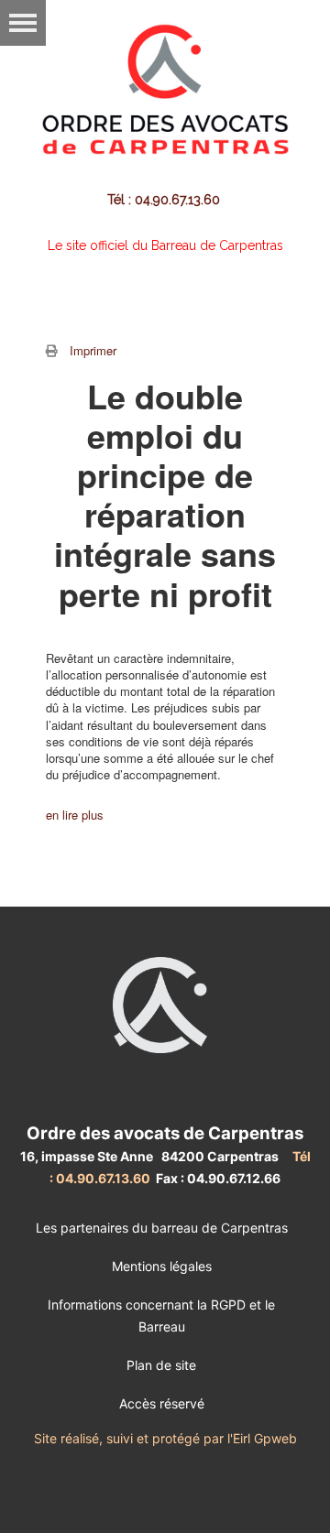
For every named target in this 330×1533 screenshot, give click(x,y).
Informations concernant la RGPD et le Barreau (161, 1315)
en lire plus (75, 814)
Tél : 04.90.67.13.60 (165, 199)
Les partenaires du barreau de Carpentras (162, 1227)
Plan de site (161, 1365)
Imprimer (93, 350)
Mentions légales (162, 1266)
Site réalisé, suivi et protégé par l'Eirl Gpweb (165, 1438)
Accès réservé (161, 1403)
